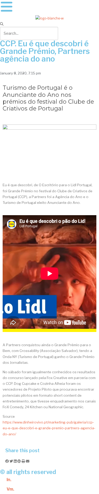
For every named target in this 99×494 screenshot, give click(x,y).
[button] (49, 24)
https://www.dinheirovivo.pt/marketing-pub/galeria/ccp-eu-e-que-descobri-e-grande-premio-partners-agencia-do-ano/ (49, 428)
